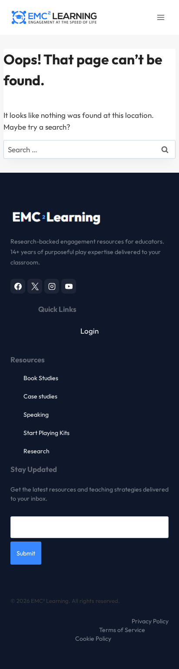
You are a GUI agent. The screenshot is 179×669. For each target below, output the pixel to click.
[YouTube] (68, 286)
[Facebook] (17, 286)
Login (89, 330)
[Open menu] (160, 17)
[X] (34, 286)
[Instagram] (51, 286)
